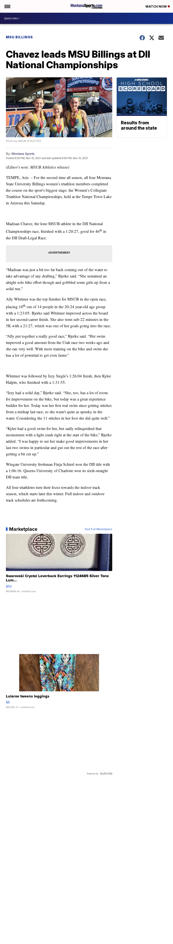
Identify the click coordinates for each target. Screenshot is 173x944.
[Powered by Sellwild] (106, 773)
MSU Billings (19, 37)
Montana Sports (23, 154)
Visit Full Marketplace (98, 529)
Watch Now (156, 6)
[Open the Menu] (7, 6)
